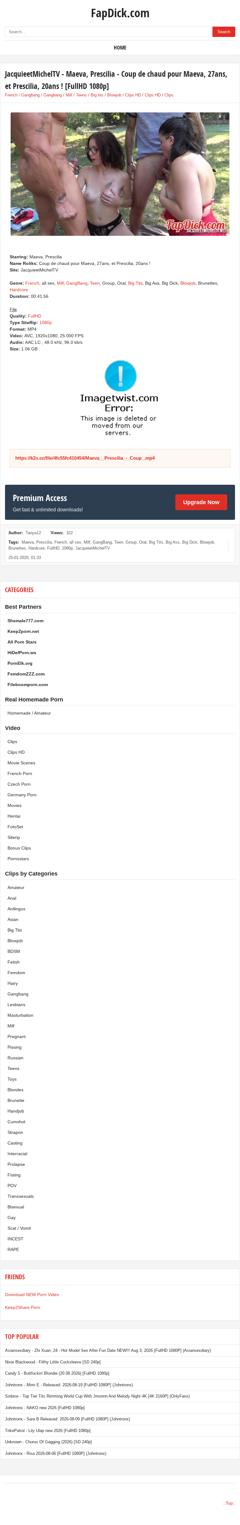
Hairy (13, 983)
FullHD (34, 315)
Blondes (15, 1089)
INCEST (15, 1238)
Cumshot (16, 1121)
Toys (12, 1079)
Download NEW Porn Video (32, 1294)
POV (12, 1185)
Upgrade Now (201, 502)
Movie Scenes (21, 762)
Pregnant (17, 1036)
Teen (95, 283)
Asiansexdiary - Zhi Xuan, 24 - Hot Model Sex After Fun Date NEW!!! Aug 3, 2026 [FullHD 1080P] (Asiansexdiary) (108, 1350)
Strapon (15, 1132)
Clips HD (133, 95)
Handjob (16, 1111)
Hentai (14, 816)
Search (224, 31)
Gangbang (30, 95)
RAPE (13, 1249)
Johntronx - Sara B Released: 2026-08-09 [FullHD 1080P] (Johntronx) (67, 1419)
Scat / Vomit (19, 1228)
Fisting (14, 1174)
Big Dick (190, 542)
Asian (13, 919)
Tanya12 (33, 532)
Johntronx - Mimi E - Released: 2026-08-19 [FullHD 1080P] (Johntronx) (69, 1385)
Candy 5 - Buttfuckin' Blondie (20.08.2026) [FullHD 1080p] (57, 1373)
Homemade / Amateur (29, 713)
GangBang (77, 283)
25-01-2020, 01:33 (24, 557)
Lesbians (16, 1004)
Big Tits (135, 283)
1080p (45, 322)
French (11, 95)
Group (131, 542)
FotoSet (15, 826)
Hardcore (19, 289)
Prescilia (44, 542)
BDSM (14, 951)
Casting (15, 1142)
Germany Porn (22, 794)
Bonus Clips (19, 847)
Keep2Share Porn (22, 1307)
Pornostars (18, 858)
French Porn (20, 773)
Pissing (15, 1047)
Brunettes (17, 548)
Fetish (14, 961)
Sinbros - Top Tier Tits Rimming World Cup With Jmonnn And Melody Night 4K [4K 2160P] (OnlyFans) (97, 1396)
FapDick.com (120, 12)
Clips (168, 95)
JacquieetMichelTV (92, 548)
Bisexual (16, 1206)
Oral (143, 542)
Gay (12, 1217)
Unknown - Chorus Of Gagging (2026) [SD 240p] (48, 1442)
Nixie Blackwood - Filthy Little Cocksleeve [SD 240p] (53, 1362)
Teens (81, 95)
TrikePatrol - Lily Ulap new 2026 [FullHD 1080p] (48, 1430)
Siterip (14, 837)
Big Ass (173, 542)
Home (120, 47)
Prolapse (16, 1164)
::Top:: (229, 1503)
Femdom (16, 972)
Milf (69, 95)
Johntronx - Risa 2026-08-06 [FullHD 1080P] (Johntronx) (55, 1453)
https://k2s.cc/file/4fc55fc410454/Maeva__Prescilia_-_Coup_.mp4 (85, 458)
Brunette (16, 1100)
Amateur (16, 887)
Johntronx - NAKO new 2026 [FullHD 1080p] (45, 1407)
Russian (15, 1057)
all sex (75, 542)
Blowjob (114, 95)
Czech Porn (19, 784)
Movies (15, 805)
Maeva (28, 542)
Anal (12, 898)
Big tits (97, 95)
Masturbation (20, 1015)
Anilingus (16, 908)
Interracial (17, 1153)
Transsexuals (21, 1196)
